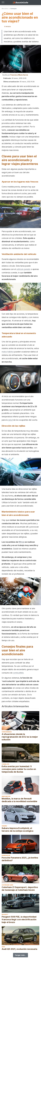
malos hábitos (8, 352)
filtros (21, 542)
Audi (3, 947)
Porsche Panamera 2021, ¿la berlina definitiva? (20, 859)
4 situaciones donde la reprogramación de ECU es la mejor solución (20, 737)
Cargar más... (20, 955)
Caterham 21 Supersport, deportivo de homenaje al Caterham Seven (20, 888)
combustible (18, 673)
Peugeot (5, 914)
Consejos (13, 8)
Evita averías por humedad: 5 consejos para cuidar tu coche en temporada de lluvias (19, 769)
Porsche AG (6, 855)
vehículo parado (23, 269)
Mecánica (5, 8)
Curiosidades (7, 732)
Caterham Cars (7, 885)
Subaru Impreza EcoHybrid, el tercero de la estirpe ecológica (17, 829)
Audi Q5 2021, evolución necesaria (19, 949)
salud (10, 420)
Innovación (6, 796)
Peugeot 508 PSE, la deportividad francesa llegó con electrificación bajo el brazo (19, 919)
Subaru (4, 826)
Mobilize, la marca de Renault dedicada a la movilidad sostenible (19, 800)
